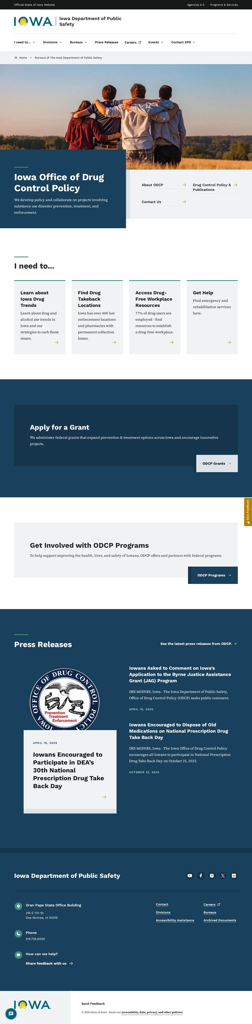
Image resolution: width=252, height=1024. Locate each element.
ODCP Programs (211, 575)
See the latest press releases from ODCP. (196, 644)
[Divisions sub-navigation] (61, 42)
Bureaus (210, 912)
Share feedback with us (46, 963)
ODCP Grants (214, 463)
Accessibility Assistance (175, 920)
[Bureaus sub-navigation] (86, 42)
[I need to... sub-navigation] (34, 42)
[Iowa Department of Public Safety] (34, 21)
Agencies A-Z (196, 4)
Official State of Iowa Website (34, 4)
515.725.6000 (35, 939)
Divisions (163, 912)
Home (23, 57)
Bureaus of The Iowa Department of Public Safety (68, 57)
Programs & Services (224, 4)
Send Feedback (93, 1004)
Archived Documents (220, 920)
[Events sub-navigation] (162, 42)
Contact (162, 904)
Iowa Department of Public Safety (90, 21)
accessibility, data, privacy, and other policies (152, 1012)
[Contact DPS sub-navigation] (194, 42)
